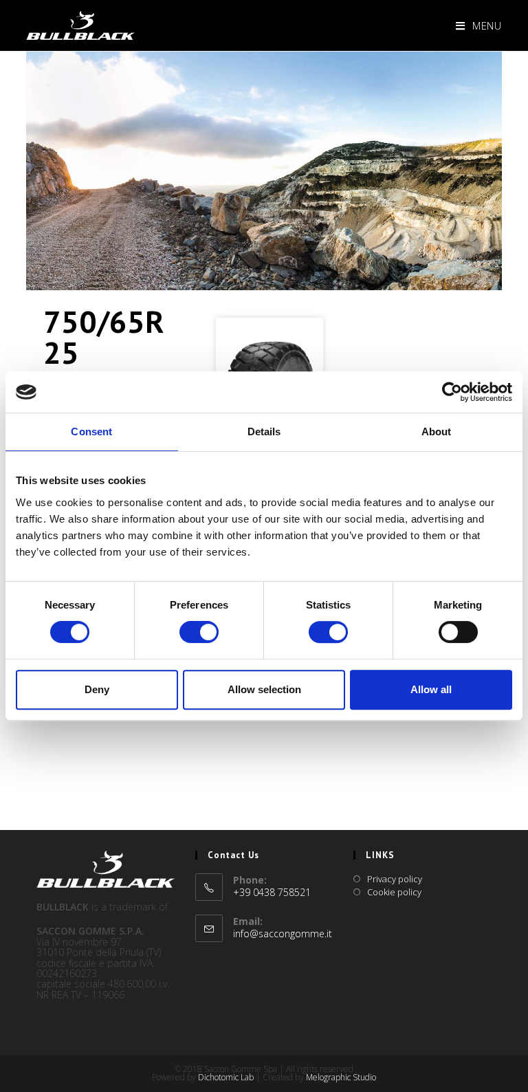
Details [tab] (264, 431)
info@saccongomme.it (282, 933)
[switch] (199, 632)
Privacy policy (394, 879)
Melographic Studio (341, 1077)
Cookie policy (394, 892)
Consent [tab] (91, 431)
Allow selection (264, 689)
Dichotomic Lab (227, 1077)
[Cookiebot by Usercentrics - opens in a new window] (452, 392)
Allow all (431, 689)
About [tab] (436, 431)
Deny (97, 689)
